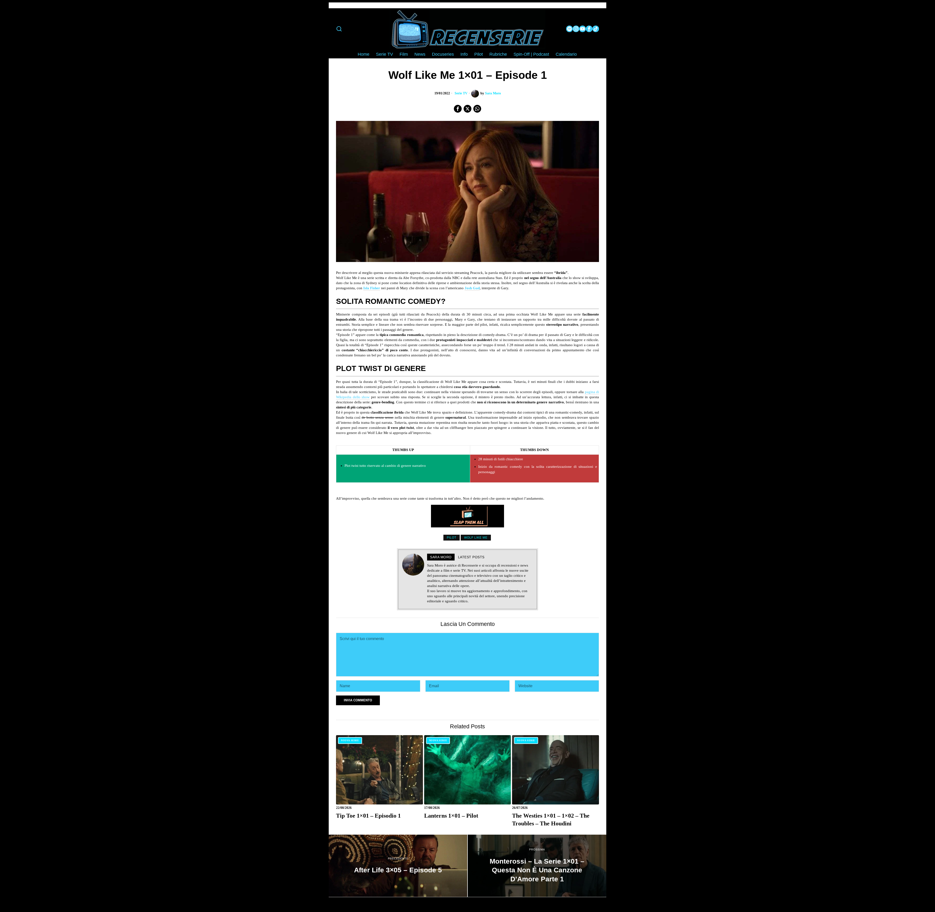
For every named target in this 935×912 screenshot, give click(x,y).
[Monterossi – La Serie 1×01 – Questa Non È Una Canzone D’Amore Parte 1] (537, 866)
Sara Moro (493, 93)
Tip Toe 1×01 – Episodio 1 (368, 815)
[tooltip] (569, 29)
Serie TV (461, 93)
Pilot (451, 537)
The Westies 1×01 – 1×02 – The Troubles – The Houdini (550, 819)
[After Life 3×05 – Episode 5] (398, 866)
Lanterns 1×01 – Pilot (451, 815)
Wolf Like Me (475, 537)
